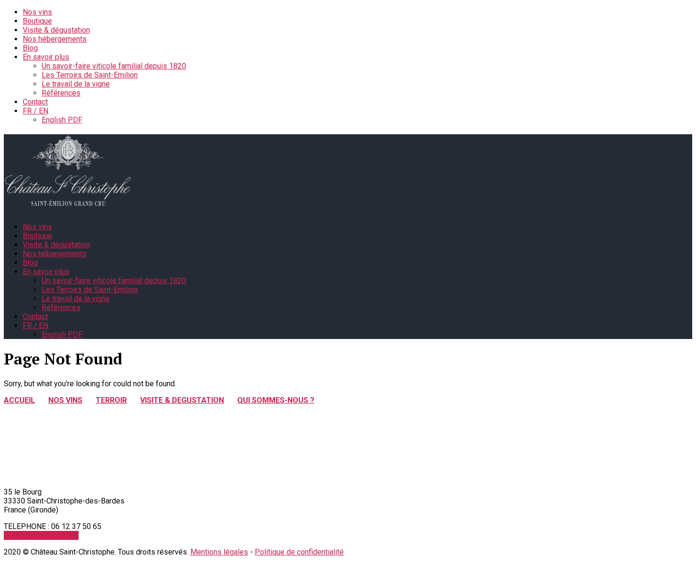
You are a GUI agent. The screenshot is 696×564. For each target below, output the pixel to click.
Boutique (37, 21)
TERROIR (111, 400)
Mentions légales (219, 551)
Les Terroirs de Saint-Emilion (90, 74)
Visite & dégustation (56, 30)
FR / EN (35, 110)
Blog (30, 47)
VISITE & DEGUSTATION (182, 400)
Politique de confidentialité (299, 551)
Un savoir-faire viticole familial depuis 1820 (114, 65)
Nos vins (37, 12)
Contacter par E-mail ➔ (41, 535)
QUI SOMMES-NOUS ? (275, 400)
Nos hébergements (55, 39)
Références (61, 92)
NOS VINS (65, 400)
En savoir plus (46, 56)
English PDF (62, 119)
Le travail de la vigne (76, 83)
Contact (35, 101)
